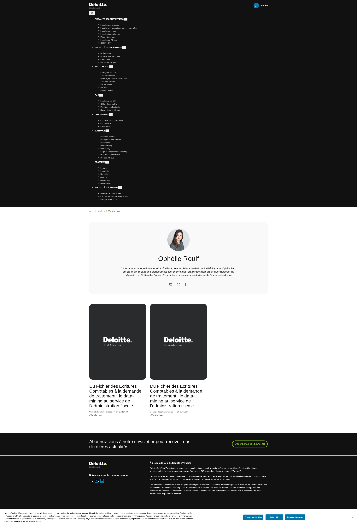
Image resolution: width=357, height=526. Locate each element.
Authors (101, 210)
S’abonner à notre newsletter (250, 443)
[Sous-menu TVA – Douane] (111, 66)
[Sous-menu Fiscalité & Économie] (120, 187)
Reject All (274, 517)
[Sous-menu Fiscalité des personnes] (124, 47)
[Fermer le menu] (92, 13)
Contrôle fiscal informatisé (100, 411)
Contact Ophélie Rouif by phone (186, 284)
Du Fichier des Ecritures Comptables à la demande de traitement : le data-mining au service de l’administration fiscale (115, 396)
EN (266, 5)
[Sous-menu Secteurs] (107, 162)
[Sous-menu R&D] (101, 95)
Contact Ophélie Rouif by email (178, 284)
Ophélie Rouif (96, 414)
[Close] (352, 517)
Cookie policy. (35, 521)
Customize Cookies (253, 517)
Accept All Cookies (295, 517)
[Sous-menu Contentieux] (111, 114)
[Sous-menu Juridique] (107, 130)
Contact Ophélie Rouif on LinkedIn (170, 284)
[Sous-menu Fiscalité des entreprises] (125, 19)
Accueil (92, 210)
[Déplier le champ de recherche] (256, 5)
